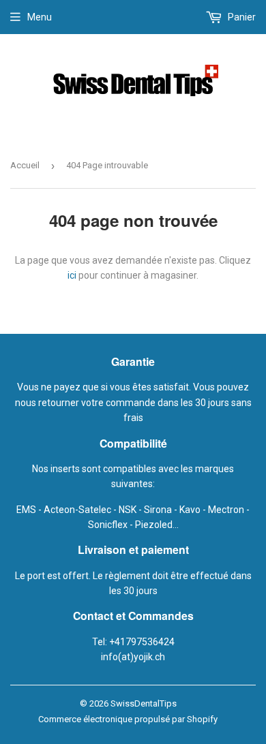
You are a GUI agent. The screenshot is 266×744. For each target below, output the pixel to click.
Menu (39, 17)
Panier (241, 17)
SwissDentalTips (143, 703)
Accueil (25, 165)
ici (72, 275)
